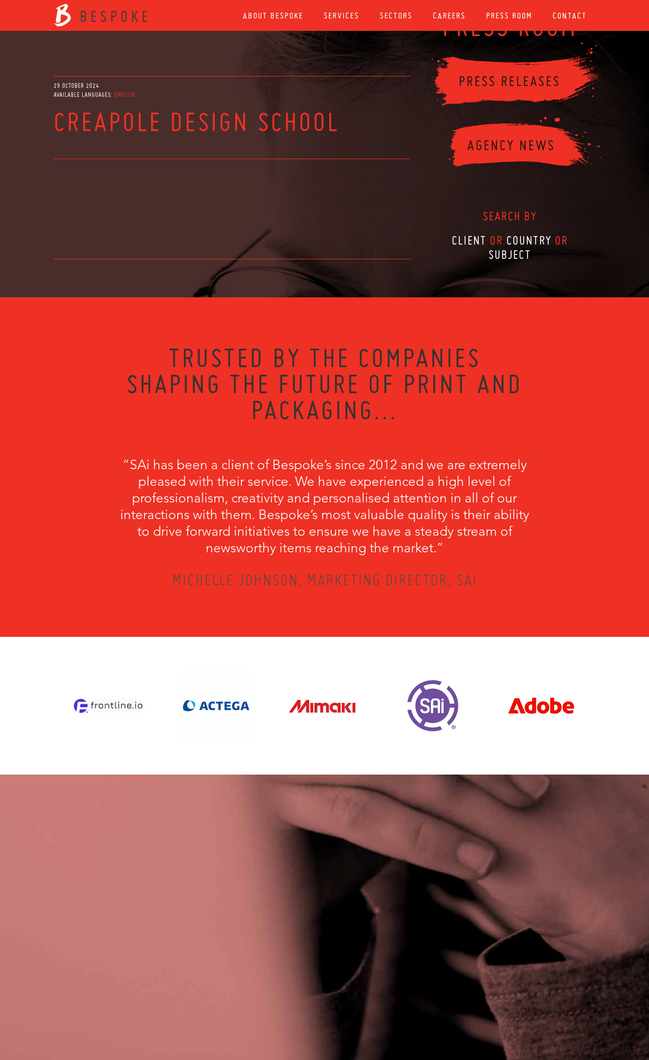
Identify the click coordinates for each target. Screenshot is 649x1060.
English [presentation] (125, 94)
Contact (570, 15)
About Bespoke (273, 15)
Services (341, 15)
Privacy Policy (299, 1008)
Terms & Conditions (342, 1008)
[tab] (125, 94)
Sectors (396, 15)
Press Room (509, 15)
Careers (449, 15)
